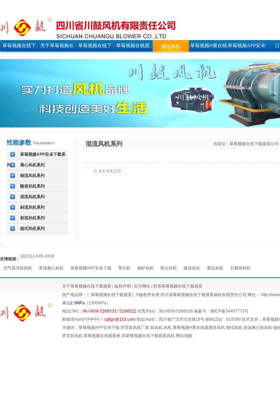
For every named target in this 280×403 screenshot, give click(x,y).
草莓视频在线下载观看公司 (254, 143)
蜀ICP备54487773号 (229, 311)
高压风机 (215, 268)
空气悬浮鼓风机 (17, 268)
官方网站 (141, 286)
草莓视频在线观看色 (102, 335)
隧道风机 (192, 268)
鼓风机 (156, 327)
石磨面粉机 (240, 268)
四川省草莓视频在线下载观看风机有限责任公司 (203, 294)
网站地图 (184, 335)
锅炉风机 (145, 268)
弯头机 (124, 268)
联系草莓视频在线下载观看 (177, 286)
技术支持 (250, 319)
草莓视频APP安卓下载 (90, 268)
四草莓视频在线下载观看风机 (148, 335)
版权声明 (122, 286)
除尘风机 (168, 268)
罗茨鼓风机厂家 (135, 327)
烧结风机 (234, 327)
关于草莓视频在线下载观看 (86, 286)
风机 (168, 327)
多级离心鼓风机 (257, 327)
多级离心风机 (51, 268)
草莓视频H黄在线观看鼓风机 (199, 327)
